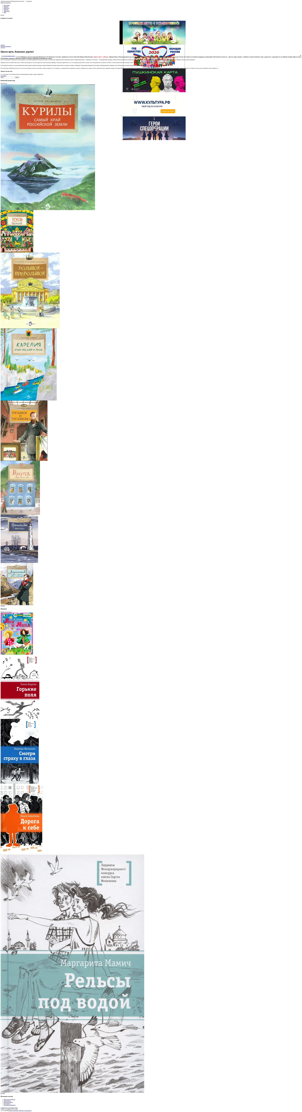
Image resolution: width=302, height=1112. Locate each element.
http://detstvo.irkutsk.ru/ (9, 1105)
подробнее (3, 75)
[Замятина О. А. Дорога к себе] (21, 854)
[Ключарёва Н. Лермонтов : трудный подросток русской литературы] (17, 604)
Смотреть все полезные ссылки (9, 1107)
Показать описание (6, 46)
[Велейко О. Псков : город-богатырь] (17, 252)
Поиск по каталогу (6, 2)
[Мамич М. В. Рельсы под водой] (72, 1092)
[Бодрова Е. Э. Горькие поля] (20, 718)
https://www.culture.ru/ (9, 1099)
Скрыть (3, 45)
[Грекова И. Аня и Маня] (17, 654)
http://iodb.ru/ (7, 1103)
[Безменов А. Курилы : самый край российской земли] (48, 209)
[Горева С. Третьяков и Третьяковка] (24, 460)
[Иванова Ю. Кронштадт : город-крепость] (19, 562)
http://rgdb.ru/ (7, 1101)
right (4, 605)
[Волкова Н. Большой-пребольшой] (30, 328)
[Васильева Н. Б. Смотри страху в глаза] (20, 783)
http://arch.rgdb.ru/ (8, 1102)
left (1, 605)
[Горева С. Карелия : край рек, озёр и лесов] (29, 400)
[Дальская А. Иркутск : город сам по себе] (20, 514)
